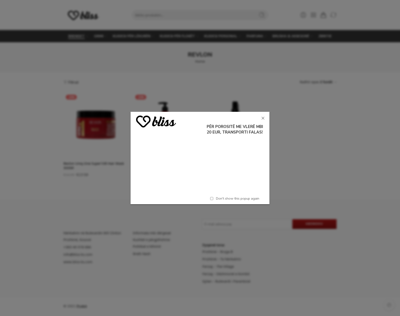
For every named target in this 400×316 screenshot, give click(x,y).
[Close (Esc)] (263, 118)
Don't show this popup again (237, 198)
